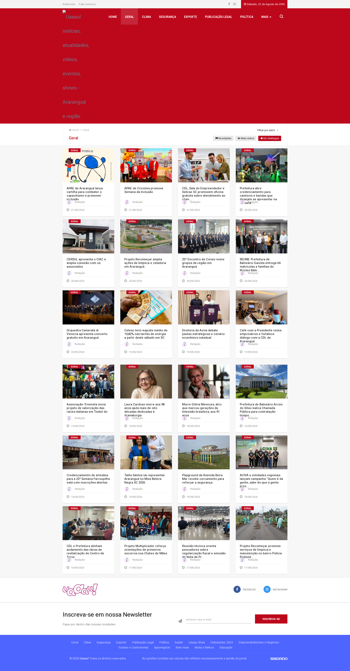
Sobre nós (69, 4)
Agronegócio (162, 647)
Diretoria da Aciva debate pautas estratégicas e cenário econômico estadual (203, 334)
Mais (264, 17)
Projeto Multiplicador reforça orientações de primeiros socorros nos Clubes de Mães (145, 550)
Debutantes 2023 (222, 642)
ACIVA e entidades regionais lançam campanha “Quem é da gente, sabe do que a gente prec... (261, 480)
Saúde (179, 642)
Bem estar (182, 647)
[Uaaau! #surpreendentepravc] (76, 65)
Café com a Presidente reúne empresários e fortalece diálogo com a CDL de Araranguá (261, 336)
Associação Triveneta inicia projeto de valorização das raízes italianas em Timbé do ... (87, 410)
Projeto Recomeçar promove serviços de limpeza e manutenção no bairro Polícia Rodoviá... (261, 551)
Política (246, 17)
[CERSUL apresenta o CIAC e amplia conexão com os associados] (88, 236)
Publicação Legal (218, 17)
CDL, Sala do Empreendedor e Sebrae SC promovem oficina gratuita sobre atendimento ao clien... (203, 193)
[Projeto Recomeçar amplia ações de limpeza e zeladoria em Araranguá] (146, 236)
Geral (129, 17)
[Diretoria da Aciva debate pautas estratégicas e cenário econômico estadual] (204, 307)
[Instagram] (234, 4)
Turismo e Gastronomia (133, 647)
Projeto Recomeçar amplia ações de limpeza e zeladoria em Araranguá (145, 263)
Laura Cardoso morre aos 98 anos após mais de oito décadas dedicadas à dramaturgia (144, 410)
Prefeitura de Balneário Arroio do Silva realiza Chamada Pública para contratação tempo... (261, 410)
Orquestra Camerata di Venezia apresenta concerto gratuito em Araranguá (87, 334)
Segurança (167, 17)
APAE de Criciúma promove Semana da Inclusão (143, 190)
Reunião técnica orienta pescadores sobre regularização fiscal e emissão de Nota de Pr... (204, 551)
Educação (226, 647)
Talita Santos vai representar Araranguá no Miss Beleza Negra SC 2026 (144, 479)
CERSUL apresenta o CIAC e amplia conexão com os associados (86, 263)
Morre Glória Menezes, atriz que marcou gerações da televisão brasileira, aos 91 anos (202, 410)
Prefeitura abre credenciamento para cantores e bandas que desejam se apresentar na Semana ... (258, 195)
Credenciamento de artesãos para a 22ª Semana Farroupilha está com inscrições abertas (88, 479)
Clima (146, 17)
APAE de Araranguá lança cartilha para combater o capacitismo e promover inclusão (85, 193)
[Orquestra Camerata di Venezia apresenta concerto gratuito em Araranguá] (88, 307)
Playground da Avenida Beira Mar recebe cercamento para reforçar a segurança (203, 479)
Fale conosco (87, 4)
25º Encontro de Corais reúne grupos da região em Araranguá (203, 263)
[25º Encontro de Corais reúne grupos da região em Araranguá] (204, 236)
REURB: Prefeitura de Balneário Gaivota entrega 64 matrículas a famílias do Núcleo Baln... (260, 264)
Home (113, 17)
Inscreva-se (271, 619)
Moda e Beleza (204, 647)
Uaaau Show (197, 642)
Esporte (190, 17)
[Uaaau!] (80, 590)
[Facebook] (229, 4)
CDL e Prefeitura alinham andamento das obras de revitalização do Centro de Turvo (85, 551)
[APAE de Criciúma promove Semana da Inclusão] (146, 165)
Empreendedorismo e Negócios (259, 642)
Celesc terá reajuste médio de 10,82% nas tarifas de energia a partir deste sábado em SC (146, 334)
